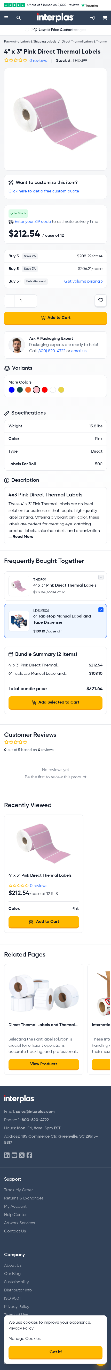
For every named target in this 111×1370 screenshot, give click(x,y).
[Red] (45, 390)
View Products (43, 1064)
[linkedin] (7, 1155)
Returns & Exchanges (23, 1198)
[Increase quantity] (32, 301)
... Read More (21, 537)
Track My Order (18, 1190)
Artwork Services (19, 1223)
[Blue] (12, 390)
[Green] (20, 390)
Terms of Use (16, 1315)
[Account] (92, 18)
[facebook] (29, 1155)
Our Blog (12, 1274)
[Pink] (36, 390)
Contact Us (15, 1231)
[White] (53, 390)
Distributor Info (18, 1290)
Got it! (56, 1352)
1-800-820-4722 (33, 1120)
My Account (15, 1207)
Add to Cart (58, 318)
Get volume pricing (82, 282)
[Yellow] (61, 390)
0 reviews (38, 61)
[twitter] (22, 1155)
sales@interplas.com (35, 1112)
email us (78, 351)
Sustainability (16, 1282)
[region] (55, 119)
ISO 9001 (12, 1299)
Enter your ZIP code (33, 222)
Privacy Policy (16, 1307)
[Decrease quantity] (9, 301)
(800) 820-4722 (51, 351)
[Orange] (28, 390)
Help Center (15, 1215)
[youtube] (14, 1155)
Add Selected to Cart (58, 702)
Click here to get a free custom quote (44, 191)
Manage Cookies (25, 1339)
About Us (12, 1266)
